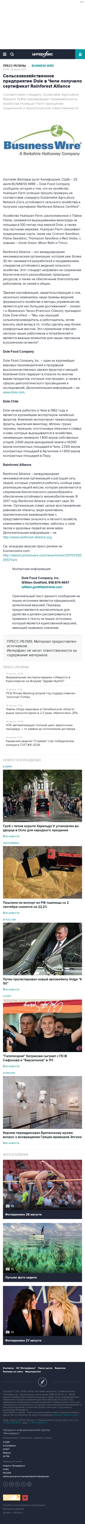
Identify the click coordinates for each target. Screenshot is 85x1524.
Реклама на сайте (13, 1371)
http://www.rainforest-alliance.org (27, 537)
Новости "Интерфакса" (14, 1466)
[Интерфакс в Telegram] (11, 1484)
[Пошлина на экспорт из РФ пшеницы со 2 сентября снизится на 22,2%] (42, 897)
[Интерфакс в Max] (29, 1484)
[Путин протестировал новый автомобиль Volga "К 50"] (42, 974)
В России (9, 919)
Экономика (11, 843)
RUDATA (7, 1473)
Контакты (8, 1368)
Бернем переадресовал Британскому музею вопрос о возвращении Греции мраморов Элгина (42, 1135)
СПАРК (6, 1442)
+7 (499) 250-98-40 (12, 1422)
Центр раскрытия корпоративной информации (26, 1476)
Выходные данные (13, 1508)
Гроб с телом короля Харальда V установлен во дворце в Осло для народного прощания (41, 828)
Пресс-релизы (14, 66)
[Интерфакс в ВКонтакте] (17, 1484)
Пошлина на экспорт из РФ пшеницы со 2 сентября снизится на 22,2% (36, 905)
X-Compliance (9, 1445)
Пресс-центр (45, 1368)
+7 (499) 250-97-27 (38, 1422)
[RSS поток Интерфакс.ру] (23, 1484)
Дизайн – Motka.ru (13, 1512)
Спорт (7, 996)
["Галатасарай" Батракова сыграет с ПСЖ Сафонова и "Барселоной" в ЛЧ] (42, 1051)
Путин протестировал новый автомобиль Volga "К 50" (42, 981)
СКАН (6, 1469)
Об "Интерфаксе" (26, 1368)
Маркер (7, 1453)
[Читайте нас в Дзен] (5, 1484)
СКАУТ (6, 1449)
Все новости (11, 836)
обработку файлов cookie (65, 1415)
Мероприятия (33, 1371)
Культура (9, 1073)
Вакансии (60, 1368)
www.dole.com (14, 392)
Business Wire (43, 66)
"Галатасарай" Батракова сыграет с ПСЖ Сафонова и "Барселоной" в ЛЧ (35, 1058)
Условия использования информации (24, 1505)
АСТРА (6, 1456)
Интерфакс (42, 54)
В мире (7, 766)
